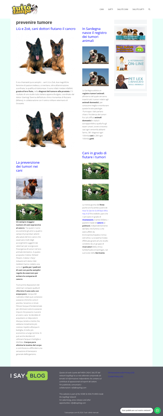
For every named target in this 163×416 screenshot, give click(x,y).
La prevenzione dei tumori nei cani (28, 166)
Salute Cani (122, 9)
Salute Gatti (138, 9)
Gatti (110, 9)
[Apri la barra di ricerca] (149, 9)
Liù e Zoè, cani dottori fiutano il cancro (46, 28)
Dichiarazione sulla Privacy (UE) (121, 372)
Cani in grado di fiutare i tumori (94, 155)
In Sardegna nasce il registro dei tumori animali (94, 34)
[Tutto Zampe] (24, 9)
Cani (102, 9)
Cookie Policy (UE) (115, 376)
